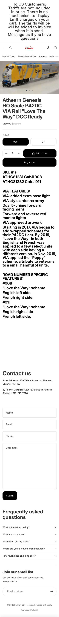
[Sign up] (51, 591)
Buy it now (29, 162)
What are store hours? (14, 534)
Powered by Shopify (43, 605)
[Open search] (10, 47)
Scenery (43, 56)
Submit (10, 495)
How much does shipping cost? (19, 555)
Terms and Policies (29, 610)
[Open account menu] (48, 47)
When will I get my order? (16, 541)
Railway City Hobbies (23, 605)
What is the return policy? (16, 527)
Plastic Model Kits (27, 56)
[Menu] (3, 47)
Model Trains (9, 56)
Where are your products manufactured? (24, 548)
